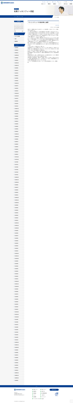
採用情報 (34, 396)
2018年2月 (16, 151)
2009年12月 (17, 372)
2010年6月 (16, 357)
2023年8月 (16, 78)
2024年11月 (17, 65)
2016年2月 (16, 192)
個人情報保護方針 (44, 393)
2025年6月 (16, 57)
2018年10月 (17, 136)
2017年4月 (16, 169)
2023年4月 (16, 80)
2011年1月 (16, 339)
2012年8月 (16, 291)
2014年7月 (16, 235)
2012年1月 (16, 309)
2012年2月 (16, 306)
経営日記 (16, 41)
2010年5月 (16, 360)
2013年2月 (16, 276)
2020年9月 (16, 113)
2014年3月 (16, 245)
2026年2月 (16, 50)
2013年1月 (16, 278)
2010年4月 (16, 362)
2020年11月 (17, 108)
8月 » (22, 31)
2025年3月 (16, 60)
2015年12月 (17, 197)
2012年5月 (16, 299)
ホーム (15, 16)
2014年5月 (16, 240)
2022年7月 (16, 85)
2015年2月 (16, 217)
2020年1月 (16, 121)
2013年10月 (17, 258)
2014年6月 (16, 238)
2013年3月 (16, 273)
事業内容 (34, 391)
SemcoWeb (54, 1)
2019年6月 (16, 126)
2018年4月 (16, 149)
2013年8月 (16, 263)
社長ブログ (43, 391)
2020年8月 (16, 116)
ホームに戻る (57, 17)
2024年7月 (16, 70)
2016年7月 (16, 187)
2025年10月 (17, 55)
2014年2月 (16, 248)
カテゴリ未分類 (17, 36)
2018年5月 (16, 146)
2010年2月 (16, 367)
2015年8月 (16, 205)
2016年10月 (17, 182)
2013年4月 (16, 271)
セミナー (34, 394)
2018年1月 (16, 154)
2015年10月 (17, 202)
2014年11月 (17, 225)
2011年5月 (16, 329)
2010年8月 (16, 352)
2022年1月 (16, 90)
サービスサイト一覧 (36, 398)
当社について (35, 389)
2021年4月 (16, 103)
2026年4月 (16, 47)
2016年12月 (17, 177)
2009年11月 (17, 375)
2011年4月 (16, 332)
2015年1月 (16, 220)
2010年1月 (16, 370)
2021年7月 (16, 98)
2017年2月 (16, 172)
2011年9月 (16, 319)
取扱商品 (34, 393)
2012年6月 (16, 296)
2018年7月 (16, 141)
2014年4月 (16, 243)
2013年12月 (17, 253)
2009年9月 (16, 380)
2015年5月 (16, 210)
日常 (15, 38)
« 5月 (15, 31)
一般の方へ (44, 1)
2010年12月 (17, 342)
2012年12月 (17, 281)
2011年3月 (16, 334)
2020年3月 (16, 118)
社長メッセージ (43, 389)
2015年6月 (16, 207)
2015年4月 (16, 212)
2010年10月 (17, 347)
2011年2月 (16, 337)
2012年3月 (16, 304)
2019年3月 (16, 131)
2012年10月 (17, 286)
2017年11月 (17, 159)
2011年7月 (16, 324)
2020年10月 (17, 111)
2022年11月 (17, 83)
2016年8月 (16, 184)
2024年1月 (16, 75)
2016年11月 (17, 179)
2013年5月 (16, 268)
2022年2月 (16, 88)
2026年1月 (16, 52)
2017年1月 (16, 174)
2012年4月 (16, 301)
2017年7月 (16, 164)
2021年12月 (17, 93)
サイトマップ (49, 1)
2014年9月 (16, 230)
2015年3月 (16, 215)
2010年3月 (16, 365)
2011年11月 (17, 314)
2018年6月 (16, 144)
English (42, 398)
